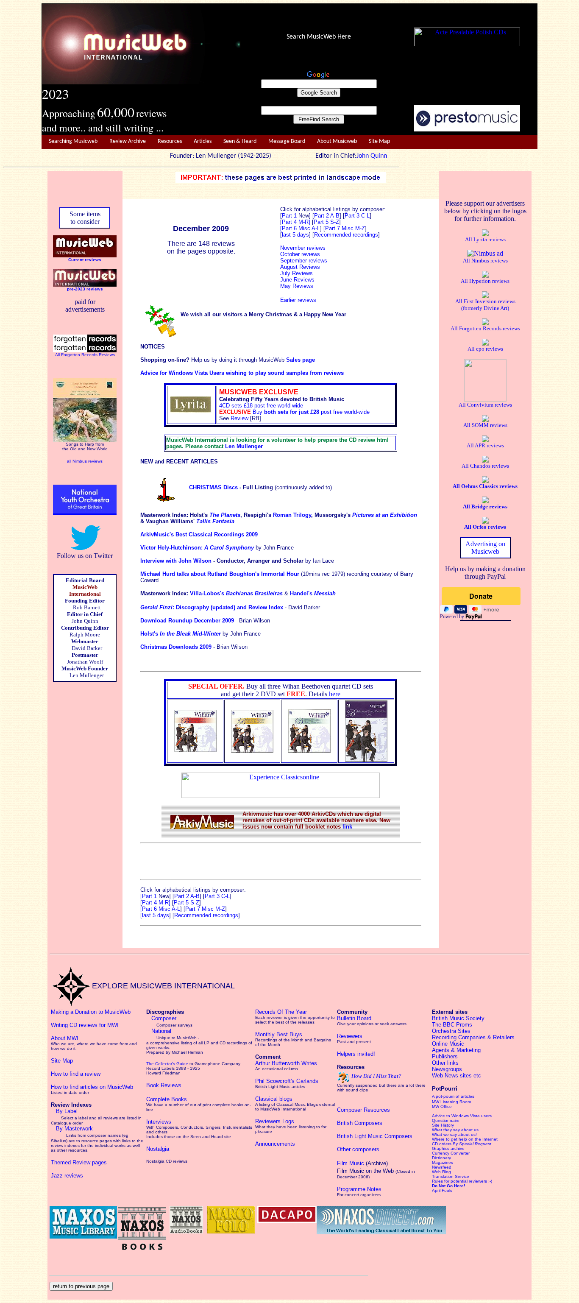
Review (239, 418)
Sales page (300, 360)
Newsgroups (447, 1069)
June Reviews (297, 279)
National (161, 1031)
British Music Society (458, 1018)
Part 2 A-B (327, 215)
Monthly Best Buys (278, 1034)
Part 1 (290, 215)
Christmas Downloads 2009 (176, 647)
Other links (445, 1063)
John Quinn (371, 156)
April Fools (442, 1190)
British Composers (359, 1123)
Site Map (379, 141)
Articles (203, 141)
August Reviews (300, 267)
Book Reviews (163, 1085)
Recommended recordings (206, 915)
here (334, 694)
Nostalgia (157, 1149)
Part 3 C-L (357, 215)
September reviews (303, 260)
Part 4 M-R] (296, 222)
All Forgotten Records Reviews (85, 354)
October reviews (300, 254)
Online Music (448, 1044)
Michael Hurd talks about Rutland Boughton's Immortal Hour (220, 574)
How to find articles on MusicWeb (92, 1087)
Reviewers (349, 1036)
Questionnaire (445, 1120)
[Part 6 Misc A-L (300, 228)
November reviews (303, 248)
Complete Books (166, 1099)
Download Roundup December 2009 (187, 620)
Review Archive (127, 141)
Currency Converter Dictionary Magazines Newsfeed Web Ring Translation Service (451, 1165)
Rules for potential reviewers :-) (462, 1181)
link (347, 826)
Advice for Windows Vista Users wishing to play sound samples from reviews (242, 373)
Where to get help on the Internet (465, 1139)
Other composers (358, 1149)
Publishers (445, 1056)
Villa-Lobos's (236, 593)
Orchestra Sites (451, 1031)
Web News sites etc (456, 1075)
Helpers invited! (356, 1054)
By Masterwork (74, 1128)
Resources (170, 141)
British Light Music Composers (374, 1136)
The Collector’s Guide (167, 1063)
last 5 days (155, 915)
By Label (67, 1111)
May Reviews (296, 286)
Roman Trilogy (292, 515)
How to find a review (75, 1074)
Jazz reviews (67, 1175)
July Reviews (296, 273)
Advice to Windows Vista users (462, 1115)
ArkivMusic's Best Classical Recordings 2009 (199, 534)
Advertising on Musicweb (485, 547)
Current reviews (84, 259)
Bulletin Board (354, 1018)
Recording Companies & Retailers (473, 1037)
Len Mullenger (244, 446)
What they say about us (455, 1129)
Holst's (180, 634)
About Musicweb (337, 141)
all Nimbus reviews (85, 461)
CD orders (461, 1143)
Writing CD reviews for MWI (85, 1025)
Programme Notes (359, 1189)
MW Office (442, 1106)
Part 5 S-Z (326, 222)
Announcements (275, 1144)
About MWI (64, 1038)
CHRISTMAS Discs (213, 487)
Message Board (286, 141)
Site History (443, 1125)
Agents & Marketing (456, 1050)
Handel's (313, 593)
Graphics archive (448, 1148)
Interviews (158, 1122)
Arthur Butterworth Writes (286, 1063)
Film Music (350, 1163)
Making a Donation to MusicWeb (91, 1012)
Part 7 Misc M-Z (345, 228)
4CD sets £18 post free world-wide (261, 405)
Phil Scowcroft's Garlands (286, 1081)
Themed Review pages (79, 1162)
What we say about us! (454, 1134)
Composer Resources (363, 1110)
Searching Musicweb (73, 141)
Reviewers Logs (274, 1121)
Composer (163, 1018)
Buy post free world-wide (311, 412)
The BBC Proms (452, 1024)
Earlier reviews (298, 300)
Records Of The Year (281, 1012)
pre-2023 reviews (85, 289)
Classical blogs (273, 1099)
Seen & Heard (239, 141)
